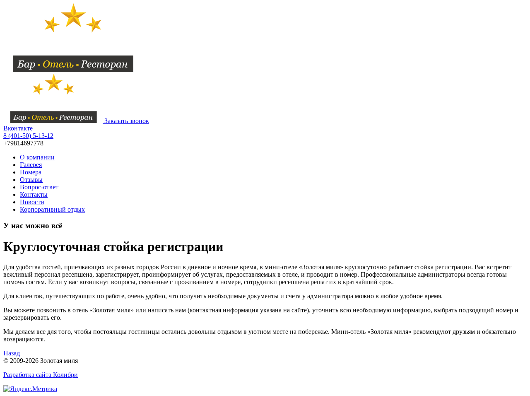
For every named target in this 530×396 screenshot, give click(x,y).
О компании (37, 157)
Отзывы (31, 179)
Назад (11, 353)
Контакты (34, 194)
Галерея (31, 164)
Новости (32, 201)
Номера (30, 172)
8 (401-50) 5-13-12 (28, 135)
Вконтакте (18, 128)
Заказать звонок (126, 120)
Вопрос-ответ (39, 187)
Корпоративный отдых (52, 209)
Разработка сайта (40, 374)
